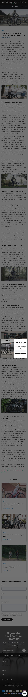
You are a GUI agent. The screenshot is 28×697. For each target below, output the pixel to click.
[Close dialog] (26, 340)
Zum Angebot (20, 353)
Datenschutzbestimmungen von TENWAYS (20, 355)
